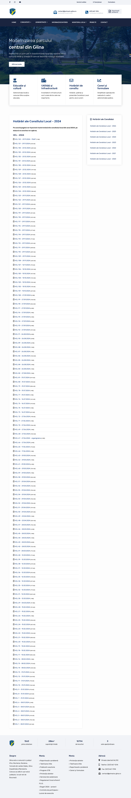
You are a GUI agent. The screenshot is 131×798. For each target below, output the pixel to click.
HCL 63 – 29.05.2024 (22, 455)
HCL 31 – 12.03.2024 (22, 594)
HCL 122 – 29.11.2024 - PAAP (25, 139)
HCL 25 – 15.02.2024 (22, 620)
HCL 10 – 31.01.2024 (22, 685)
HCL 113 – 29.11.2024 (22, 239)
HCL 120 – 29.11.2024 (22, 208)
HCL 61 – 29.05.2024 (22, 464)
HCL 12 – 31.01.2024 (22, 676)
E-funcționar (97, 2)
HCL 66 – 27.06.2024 (22, 442)
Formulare (111, 2)
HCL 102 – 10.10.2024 (22, 286)
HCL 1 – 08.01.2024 (22, 724)
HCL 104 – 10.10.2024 (22, 278)
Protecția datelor (46, 774)
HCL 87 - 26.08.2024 (22, 351)
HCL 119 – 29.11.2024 (22, 213)
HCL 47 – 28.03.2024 (22, 525)
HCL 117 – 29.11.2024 (22, 221)
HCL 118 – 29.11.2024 (22, 217)
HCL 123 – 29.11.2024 (22, 195)
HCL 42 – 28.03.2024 (22, 546)
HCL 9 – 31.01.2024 (22, 689)
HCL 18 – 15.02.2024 (22, 650)
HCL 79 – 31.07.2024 (22, 386)
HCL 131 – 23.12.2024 (22, 161)
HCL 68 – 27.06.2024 (22, 434)
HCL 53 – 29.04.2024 (22, 499)
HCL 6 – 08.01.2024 (22, 702)
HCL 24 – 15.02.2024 (22, 624)
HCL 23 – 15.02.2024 (22, 629)
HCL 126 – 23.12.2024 (22, 182)
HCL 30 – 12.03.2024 (22, 598)
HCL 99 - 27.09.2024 (22, 299)
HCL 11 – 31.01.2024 (22, 681)
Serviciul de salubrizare (49, 777)
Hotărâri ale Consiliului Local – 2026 (103, 126)
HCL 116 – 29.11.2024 (22, 226)
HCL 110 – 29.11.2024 (22, 252)
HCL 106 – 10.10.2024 (22, 269)
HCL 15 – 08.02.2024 (22, 663)
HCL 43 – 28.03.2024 (22, 542)
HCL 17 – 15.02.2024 (22, 655)
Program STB (45, 770)
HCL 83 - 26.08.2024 (22, 369)
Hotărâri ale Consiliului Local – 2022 (103, 148)
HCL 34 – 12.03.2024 (22, 581)
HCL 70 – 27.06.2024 (22, 425)
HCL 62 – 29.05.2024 (22, 460)
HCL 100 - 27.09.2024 (23, 295)
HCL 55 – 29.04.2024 (22, 490)
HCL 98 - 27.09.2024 (22, 304)
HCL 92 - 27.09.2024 (22, 330)
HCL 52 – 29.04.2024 (22, 503)
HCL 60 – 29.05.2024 (22, 468)
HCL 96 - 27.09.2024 (22, 312)
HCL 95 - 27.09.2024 (22, 317)
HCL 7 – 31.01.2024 (22, 698)
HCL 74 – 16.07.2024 (22, 408)
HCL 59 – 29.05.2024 (22, 473)
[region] (65, 55)
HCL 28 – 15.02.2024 (22, 607)
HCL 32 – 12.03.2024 (22, 590)
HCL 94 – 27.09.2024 (22, 321)
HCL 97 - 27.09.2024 (22, 308)
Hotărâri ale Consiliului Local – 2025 (103, 131)
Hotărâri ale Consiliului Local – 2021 (103, 153)
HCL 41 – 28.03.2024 (22, 551)
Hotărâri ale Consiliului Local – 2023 (103, 142)
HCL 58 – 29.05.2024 (22, 477)
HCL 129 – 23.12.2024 (22, 169)
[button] (130, 54)
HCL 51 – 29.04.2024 (22, 507)
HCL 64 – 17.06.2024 (22, 451)
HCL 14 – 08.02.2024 (22, 668)
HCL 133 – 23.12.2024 (22, 152)
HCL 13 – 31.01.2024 (22, 672)
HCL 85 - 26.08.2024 (22, 360)
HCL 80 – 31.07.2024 (22, 382)
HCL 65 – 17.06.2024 (22, 447)
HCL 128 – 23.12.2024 (22, 174)
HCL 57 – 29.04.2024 (22, 481)
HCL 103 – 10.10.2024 (22, 282)
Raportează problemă (115, 11)
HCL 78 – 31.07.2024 (22, 390)
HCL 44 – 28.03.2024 (22, 538)
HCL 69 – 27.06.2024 (22, 429)
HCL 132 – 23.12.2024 (22, 157)
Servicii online (82, 2)
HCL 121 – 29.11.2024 (22, 144)
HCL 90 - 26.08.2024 (22, 338)
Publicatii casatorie (47, 767)
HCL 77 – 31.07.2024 (22, 395)
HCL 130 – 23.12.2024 (22, 165)
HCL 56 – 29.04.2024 (22, 486)
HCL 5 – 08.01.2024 (22, 707)
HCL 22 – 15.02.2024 (22, 633)
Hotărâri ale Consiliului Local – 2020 (103, 159)
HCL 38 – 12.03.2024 (22, 564)
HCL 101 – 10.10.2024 (22, 291)
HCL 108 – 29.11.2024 (22, 260)
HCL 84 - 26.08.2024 (22, 364)
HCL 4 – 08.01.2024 (22, 711)
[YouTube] (20, 2)
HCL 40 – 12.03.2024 (22, 555)
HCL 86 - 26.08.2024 (22, 356)
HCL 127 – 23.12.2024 (22, 178)
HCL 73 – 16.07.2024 (22, 412)
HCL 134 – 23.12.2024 (22, 148)
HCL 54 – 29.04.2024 (22, 494)
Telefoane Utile (46, 764)
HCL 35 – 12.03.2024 (22, 577)
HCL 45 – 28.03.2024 (22, 533)
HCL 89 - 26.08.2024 (22, 343)
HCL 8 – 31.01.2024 (22, 694)
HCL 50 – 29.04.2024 (22, 512)
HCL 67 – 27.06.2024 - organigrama (28, 438)
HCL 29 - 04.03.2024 (22, 603)
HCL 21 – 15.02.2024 (22, 637)
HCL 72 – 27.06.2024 (22, 416)
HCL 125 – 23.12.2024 (22, 187)
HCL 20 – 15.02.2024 (22, 642)
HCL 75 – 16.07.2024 (22, 403)
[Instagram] (14, 2)
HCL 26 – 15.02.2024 (22, 616)
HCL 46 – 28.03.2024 (22, 529)
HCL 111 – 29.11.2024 (22, 247)
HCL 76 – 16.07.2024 (22, 399)
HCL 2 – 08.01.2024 (22, 720)
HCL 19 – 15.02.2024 (22, 646)
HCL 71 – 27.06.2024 (22, 421)
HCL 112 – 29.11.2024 (22, 243)
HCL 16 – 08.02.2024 (22, 659)
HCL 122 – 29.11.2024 (22, 200)
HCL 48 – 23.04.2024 (22, 520)
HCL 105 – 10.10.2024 (22, 273)
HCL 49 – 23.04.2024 (22, 516)
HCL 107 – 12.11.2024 (22, 265)
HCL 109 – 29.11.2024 (22, 256)
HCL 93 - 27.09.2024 (22, 325)
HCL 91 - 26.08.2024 (22, 334)
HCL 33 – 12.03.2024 (22, 585)
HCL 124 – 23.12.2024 (22, 191)
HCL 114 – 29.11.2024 (22, 234)
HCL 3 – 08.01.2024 (22, 715)
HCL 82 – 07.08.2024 (22, 373)
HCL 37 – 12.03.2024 (22, 568)
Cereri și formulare (77, 770)
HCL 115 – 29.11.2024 (22, 230)
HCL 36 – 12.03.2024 (22, 572)
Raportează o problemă (49, 761)
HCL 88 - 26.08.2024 (22, 347)
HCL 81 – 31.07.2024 (22, 377)
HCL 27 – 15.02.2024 (22, 611)
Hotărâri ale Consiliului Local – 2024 (103, 137)
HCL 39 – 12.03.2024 (22, 559)
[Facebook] (9, 2)
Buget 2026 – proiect (48, 787)
